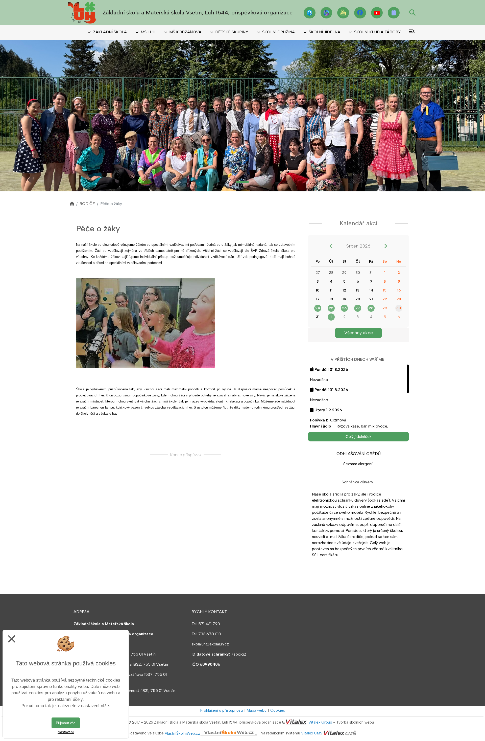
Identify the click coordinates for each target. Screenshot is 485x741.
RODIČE (87, 203)
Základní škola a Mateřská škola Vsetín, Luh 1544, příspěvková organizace (198, 12)
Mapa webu (256, 710)
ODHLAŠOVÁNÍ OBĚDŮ (358, 453)
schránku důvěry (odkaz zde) (364, 500)
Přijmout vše (66, 723)
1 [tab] (242, 182)
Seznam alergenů (358, 463)
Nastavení (66, 732)
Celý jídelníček (359, 436)
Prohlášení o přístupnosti (221, 710)
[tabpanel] (242, 115)
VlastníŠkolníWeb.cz (182, 733)
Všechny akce (358, 332)
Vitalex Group (320, 722)
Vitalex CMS (311, 733)
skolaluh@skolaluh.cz (210, 644)
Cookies (277, 710)
